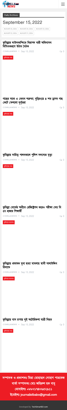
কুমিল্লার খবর (8, 57)
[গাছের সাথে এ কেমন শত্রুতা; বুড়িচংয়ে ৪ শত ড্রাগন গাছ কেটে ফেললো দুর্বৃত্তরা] (33, 130)
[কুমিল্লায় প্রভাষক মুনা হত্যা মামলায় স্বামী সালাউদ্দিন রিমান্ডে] (33, 295)
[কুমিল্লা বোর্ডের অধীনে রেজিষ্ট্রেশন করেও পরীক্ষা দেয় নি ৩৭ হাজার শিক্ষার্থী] (33, 238)
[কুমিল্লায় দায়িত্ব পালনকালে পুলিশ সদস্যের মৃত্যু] (33, 182)
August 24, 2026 (26, 29)
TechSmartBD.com (40, 407)
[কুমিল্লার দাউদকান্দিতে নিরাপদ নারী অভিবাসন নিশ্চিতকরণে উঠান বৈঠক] (33, 74)
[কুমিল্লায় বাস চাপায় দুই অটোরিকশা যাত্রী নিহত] (33, 347)
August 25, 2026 (10, 29)
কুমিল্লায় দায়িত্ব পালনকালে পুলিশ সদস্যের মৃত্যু (27, 155)
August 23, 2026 (42, 29)
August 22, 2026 (10, 33)
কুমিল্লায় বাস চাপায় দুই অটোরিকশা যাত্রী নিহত (27, 319)
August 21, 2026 (26, 33)
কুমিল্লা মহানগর (9, 222)
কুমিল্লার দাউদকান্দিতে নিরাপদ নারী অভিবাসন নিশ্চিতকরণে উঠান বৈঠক (27, 44)
